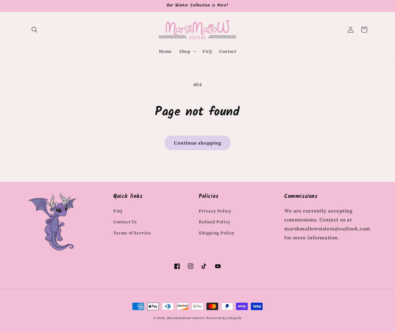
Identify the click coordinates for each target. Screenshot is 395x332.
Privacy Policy (215, 211)
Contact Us (125, 222)
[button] (34, 29)
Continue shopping (197, 143)
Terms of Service (132, 233)
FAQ (118, 211)
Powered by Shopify (224, 318)
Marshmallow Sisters (186, 318)
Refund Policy (215, 222)
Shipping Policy (217, 233)
